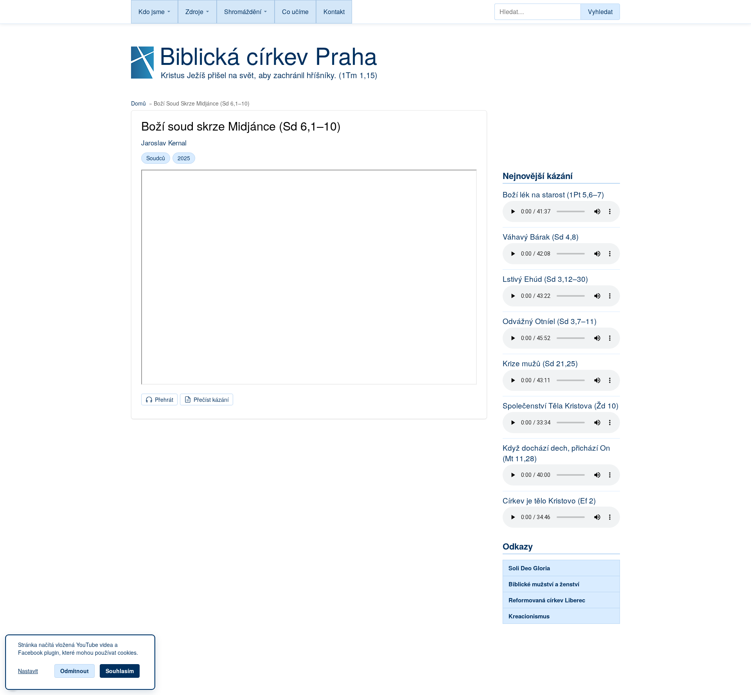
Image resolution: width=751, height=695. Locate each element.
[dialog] (80, 662)
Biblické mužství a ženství (543, 584)
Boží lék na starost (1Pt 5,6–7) (553, 194)
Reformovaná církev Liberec (546, 600)
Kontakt (334, 11)
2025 (184, 158)
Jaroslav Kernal (164, 142)
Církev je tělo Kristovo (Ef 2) (549, 500)
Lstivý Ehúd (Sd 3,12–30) (545, 279)
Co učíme (295, 11)
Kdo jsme (151, 11)
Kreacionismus (529, 616)
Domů (138, 103)
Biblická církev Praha (268, 55)
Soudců (155, 158)
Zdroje (194, 11)
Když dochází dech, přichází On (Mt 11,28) (556, 452)
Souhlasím (120, 671)
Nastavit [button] (28, 671)
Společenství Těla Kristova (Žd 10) (560, 405)
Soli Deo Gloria (529, 568)
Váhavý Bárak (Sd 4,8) (541, 236)
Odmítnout (74, 671)
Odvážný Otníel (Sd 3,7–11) (549, 321)
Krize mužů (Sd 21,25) (540, 363)
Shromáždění (242, 11)
